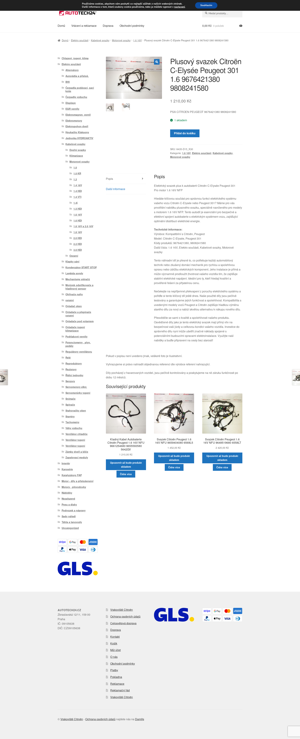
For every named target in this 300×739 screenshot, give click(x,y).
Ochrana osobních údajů (125, 616)
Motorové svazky (121, 40)
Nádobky (67, 492)
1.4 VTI (77, 197)
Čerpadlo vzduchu (76, 97)
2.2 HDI (77, 244)
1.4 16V (77, 185)
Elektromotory (73, 120)
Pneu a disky (69, 504)
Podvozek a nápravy (74, 510)
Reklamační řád (120, 690)
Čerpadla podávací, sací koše (79, 89)
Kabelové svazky (100, 40)
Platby (114, 670)
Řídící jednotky (74, 375)
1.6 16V (137, 40)
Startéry (70, 416)
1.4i (75, 202)
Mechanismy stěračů (77, 279)
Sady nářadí (69, 516)
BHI (67, 82)
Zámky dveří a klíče (76, 451)
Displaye (70, 103)
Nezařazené (68, 498)
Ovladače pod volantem (79, 321)
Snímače (70, 398)
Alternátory (72, 70)
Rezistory (71, 369)
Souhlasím (206, 5)
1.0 (75, 167)
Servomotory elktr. (76, 387)
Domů (61, 26)
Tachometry (72, 422)
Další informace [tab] (115, 189)
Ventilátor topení (75, 440)
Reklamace (117, 684)
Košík (113, 643)
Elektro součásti (79, 40)
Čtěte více (126, 474)
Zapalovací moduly (76, 457)
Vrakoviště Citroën (121, 610)
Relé (68, 357)
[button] (157, 62)
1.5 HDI (77, 208)
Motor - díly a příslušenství (77, 481)
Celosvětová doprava (123, 623)
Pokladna (116, 677)
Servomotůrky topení (77, 393)
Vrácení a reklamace (84, 26)
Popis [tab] (109, 179)
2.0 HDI (77, 238)
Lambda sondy (74, 273)
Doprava (108, 26)
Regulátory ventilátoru (78, 351)
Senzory (70, 381)
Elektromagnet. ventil (78, 114)
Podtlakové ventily (76, 336)
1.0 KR (77, 173)
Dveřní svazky (77, 150)
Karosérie (67, 469)
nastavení (179, 7)
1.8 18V (77, 232)
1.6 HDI (77, 220)
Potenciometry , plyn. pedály (78, 344)
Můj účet (115, 650)
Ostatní (73, 255)
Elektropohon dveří (76, 126)
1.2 (75, 179)
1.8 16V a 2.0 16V (83, 226)
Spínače (70, 404)
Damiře (139, 719)
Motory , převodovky (74, 487)
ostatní (69, 300)
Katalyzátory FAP (72, 475)
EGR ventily (72, 108)
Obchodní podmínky (132, 26)
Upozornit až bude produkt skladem (126, 464)
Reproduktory (73, 363)
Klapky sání (72, 261)
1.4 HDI (77, 191)
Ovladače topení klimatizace (75, 328)
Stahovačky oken (75, 410)
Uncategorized (70, 528)
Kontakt (115, 637)
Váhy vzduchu (73, 428)
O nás (114, 657)
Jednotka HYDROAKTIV (79, 138)
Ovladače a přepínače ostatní (78, 313)
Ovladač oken (73, 306)
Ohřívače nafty (74, 294)
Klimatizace (76, 155)
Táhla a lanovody (72, 522)
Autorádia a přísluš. (77, 76)
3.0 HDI (77, 250)
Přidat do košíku (184, 133)
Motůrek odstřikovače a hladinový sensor (79, 286)
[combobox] (222, 13)
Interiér (66, 463)
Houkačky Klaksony (77, 132)
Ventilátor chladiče (76, 434)
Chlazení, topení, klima (75, 58)
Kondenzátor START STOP (81, 267)
